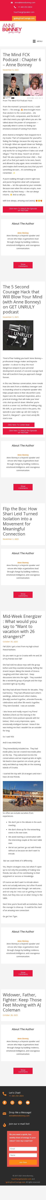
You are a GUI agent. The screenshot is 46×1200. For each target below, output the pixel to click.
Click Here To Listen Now (18, 424)
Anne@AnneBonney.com (25, 2)
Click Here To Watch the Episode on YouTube (23, 209)
